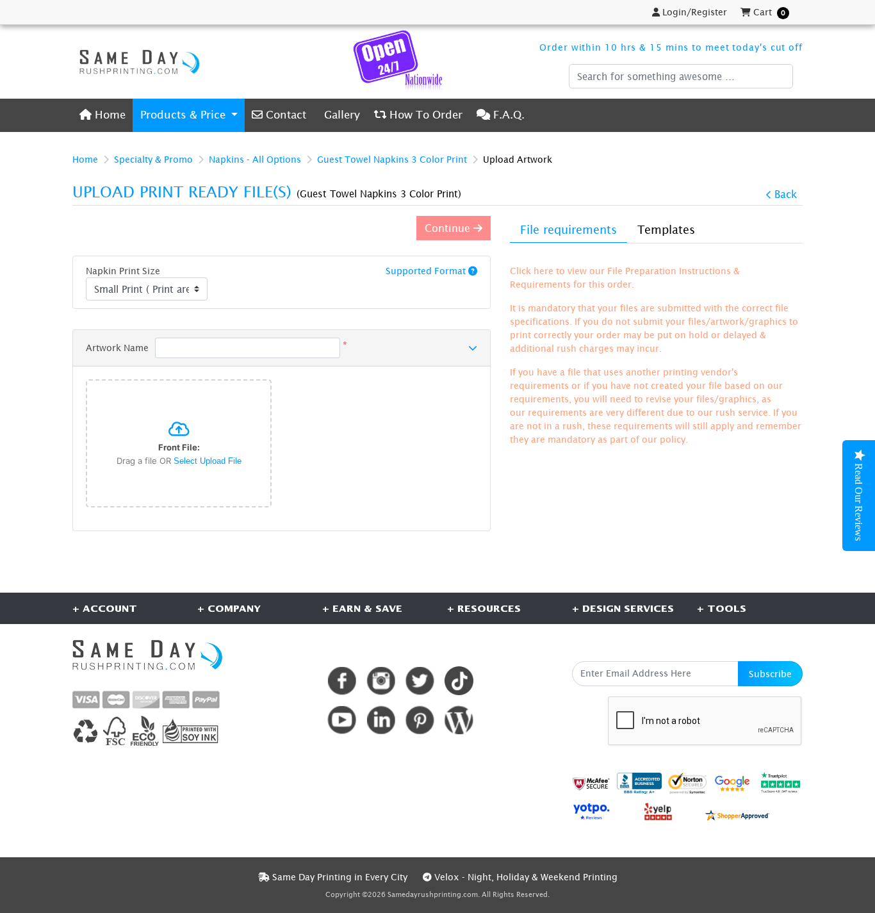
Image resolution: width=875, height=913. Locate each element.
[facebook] (341, 680)
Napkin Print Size (123, 270)
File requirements (568, 229)
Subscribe (770, 673)
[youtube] (341, 719)
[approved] (737, 814)
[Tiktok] (459, 680)
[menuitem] (102, 115)
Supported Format (427, 270)
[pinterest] (419, 719)
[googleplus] (591, 783)
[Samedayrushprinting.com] (136, 61)
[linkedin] (380, 719)
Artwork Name (117, 347)
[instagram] (380, 680)
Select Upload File (207, 461)
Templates (666, 229)
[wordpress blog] (459, 719)
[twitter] (419, 680)
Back (785, 194)
